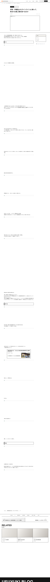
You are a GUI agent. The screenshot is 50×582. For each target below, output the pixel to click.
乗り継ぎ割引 (20, 107)
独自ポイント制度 (24, 107)
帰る (38, 40)
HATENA (23, 515)
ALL (30, 1)
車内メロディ (11, 294)
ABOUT (37, 1)
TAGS (33, 1)
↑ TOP (38, 515)
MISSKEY (18, 515)
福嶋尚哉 (8, 298)
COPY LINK (33, 515)
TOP (27, 1)
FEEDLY (28, 515)
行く (38, 37)
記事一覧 (5, 3)
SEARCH (46, 1)
